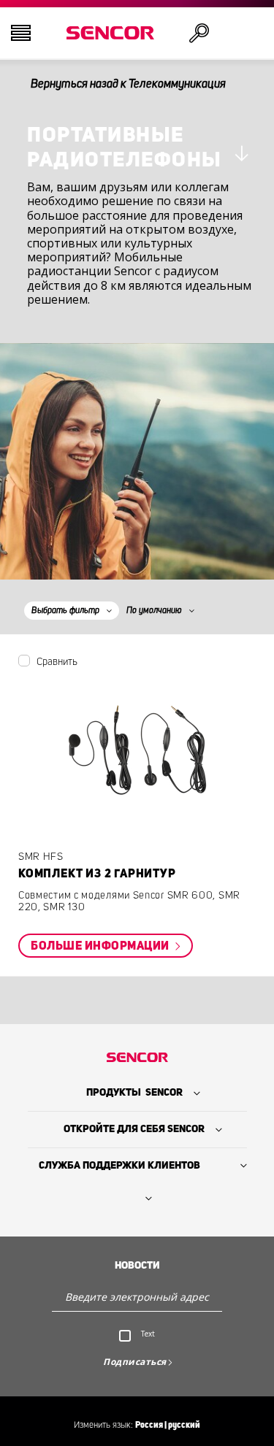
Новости (137, 1266)
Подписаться (135, 1361)
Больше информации (101, 946)
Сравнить (57, 662)
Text (148, 1333)
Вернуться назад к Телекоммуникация (128, 84)
